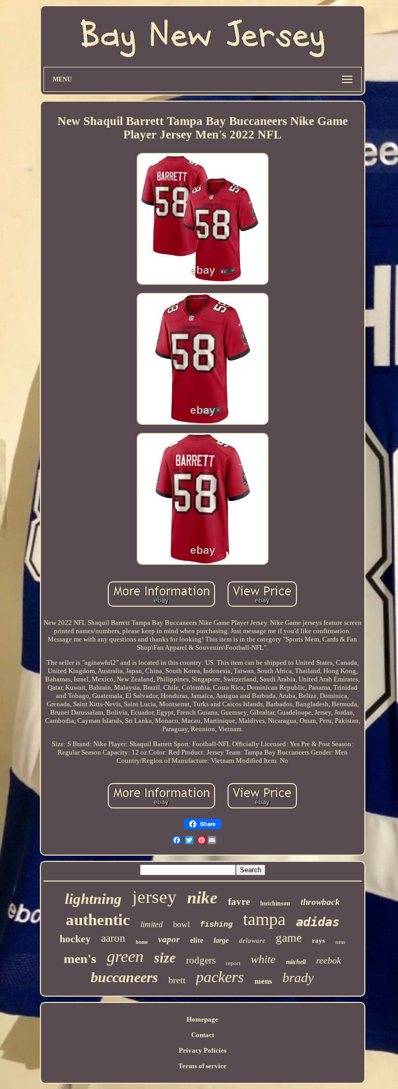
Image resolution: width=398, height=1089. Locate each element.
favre (239, 901)
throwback (320, 902)
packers (220, 976)
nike (202, 897)
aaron (113, 938)
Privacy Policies (202, 1050)
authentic (98, 920)
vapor (169, 939)
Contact (202, 1035)
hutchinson (275, 903)
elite (196, 940)
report (233, 963)
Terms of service (202, 1066)
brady (298, 977)
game (289, 937)
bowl (181, 924)
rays (318, 940)
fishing (216, 924)
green (125, 956)
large (221, 940)
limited (151, 924)
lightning (93, 898)
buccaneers (124, 977)
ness (340, 942)
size (165, 958)
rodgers (201, 960)
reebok (328, 960)
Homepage (202, 1019)
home (142, 942)
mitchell (296, 962)
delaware (252, 940)
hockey (75, 938)
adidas (317, 922)
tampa (264, 919)
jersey (154, 897)
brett (177, 980)
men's (80, 959)
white (263, 959)
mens (263, 981)
